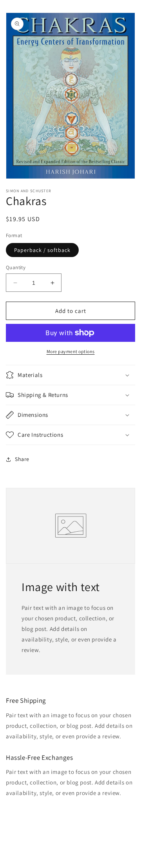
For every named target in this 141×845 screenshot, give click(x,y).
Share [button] (22, 459)
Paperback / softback (42, 250)
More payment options (71, 351)
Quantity (15, 267)
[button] (70, 375)
